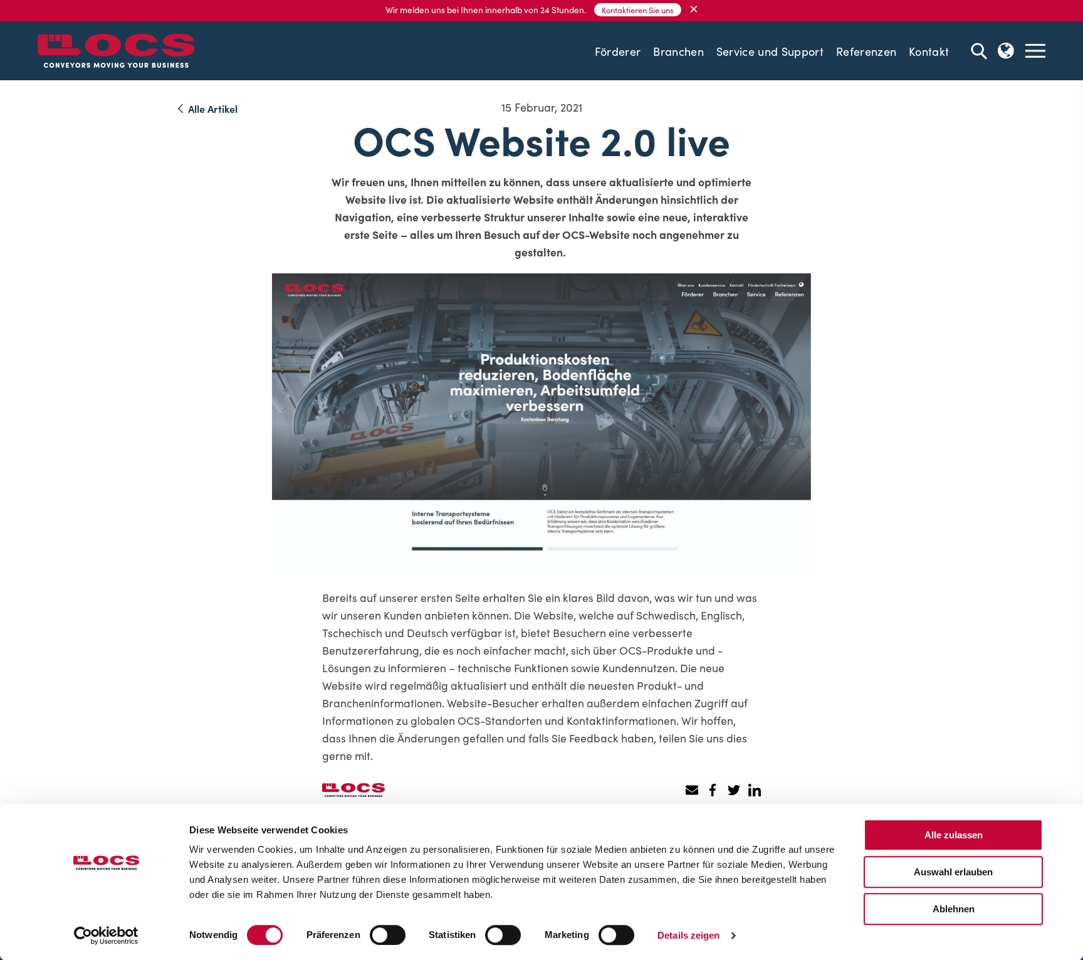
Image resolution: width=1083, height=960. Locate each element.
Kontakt (929, 51)
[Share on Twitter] (733, 790)
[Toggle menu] (1035, 51)
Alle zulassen (953, 835)
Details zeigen (688, 935)
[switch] (387, 935)
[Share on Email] (691, 790)
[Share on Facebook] (713, 790)
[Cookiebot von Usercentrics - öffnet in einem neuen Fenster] (106, 935)
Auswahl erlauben (953, 872)
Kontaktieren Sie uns (638, 9)
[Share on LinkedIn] (754, 790)
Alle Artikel (213, 108)
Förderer (618, 51)
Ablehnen (954, 909)
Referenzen (866, 51)
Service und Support (770, 51)
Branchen (678, 51)
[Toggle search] (979, 51)
